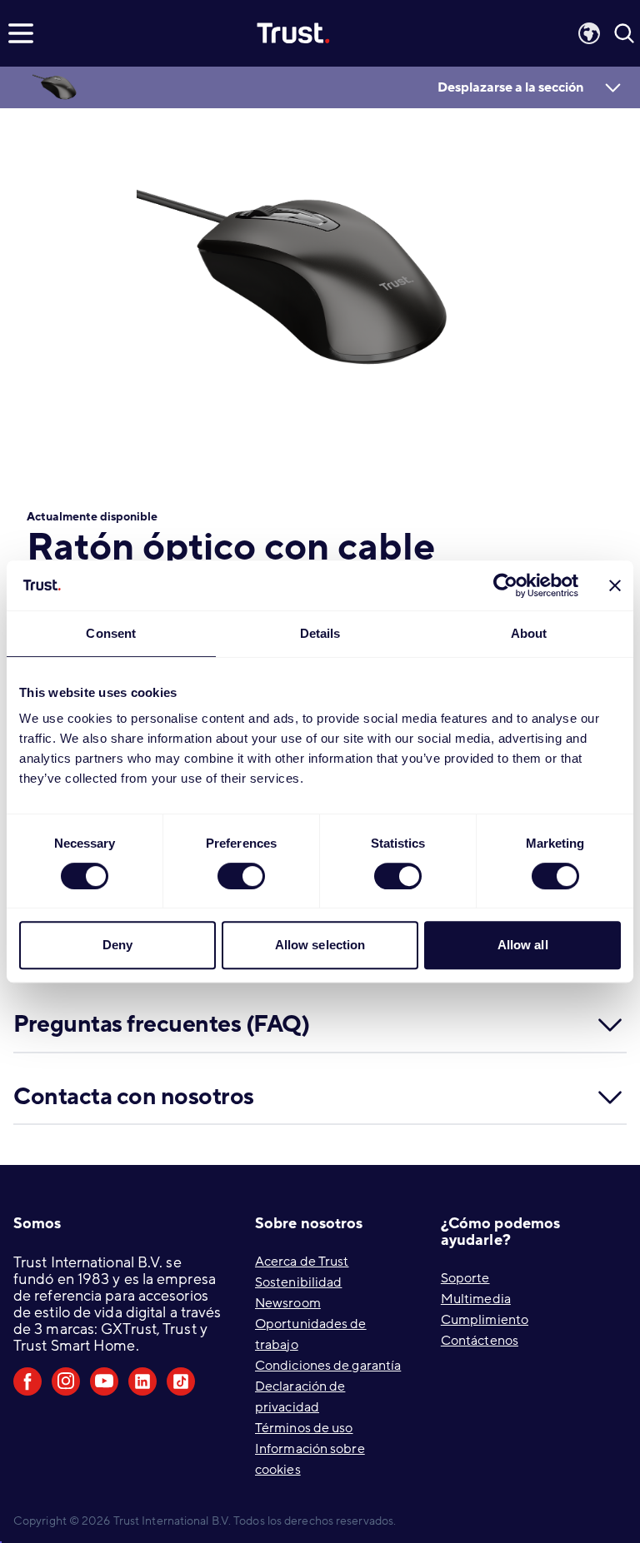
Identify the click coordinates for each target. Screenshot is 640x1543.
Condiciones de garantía (328, 1365)
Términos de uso (304, 1428)
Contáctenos (479, 1340)
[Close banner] (615, 585)
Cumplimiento (484, 1320)
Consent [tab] (111, 633)
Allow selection (320, 945)
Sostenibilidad (298, 1282)
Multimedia (476, 1299)
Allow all (523, 945)
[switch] (241, 876)
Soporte (465, 1278)
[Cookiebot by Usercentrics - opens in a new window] (505, 585)
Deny (117, 945)
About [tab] (529, 633)
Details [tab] (320, 633)
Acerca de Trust (302, 1261)
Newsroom (288, 1303)
